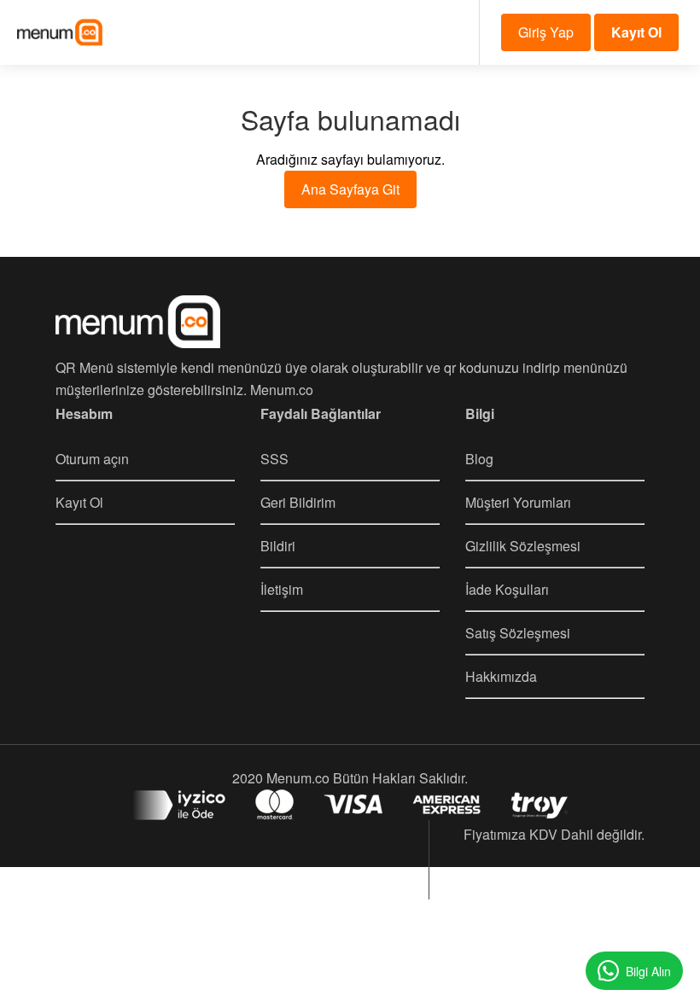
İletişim (281, 589)
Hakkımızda (501, 676)
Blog (479, 459)
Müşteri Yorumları (518, 502)
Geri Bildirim (297, 502)
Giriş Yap (546, 32)
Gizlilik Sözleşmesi (522, 546)
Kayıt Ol (79, 502)
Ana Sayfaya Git (350, 189)
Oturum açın (92, 459)
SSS (274, 459)
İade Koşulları (507, 589)
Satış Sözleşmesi (517, 633)
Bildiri (277, 546)
